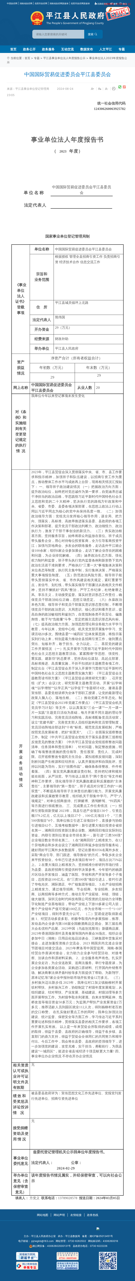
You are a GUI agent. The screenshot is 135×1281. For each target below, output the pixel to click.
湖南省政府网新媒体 (59, 3)
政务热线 (92, 1215)
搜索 (91, 34)
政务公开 (29, 49)
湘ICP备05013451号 (101, 1236)
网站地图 (42, 1215)
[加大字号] (92, 89)
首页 (13, 49)
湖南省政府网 (26, 3)
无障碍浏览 (102, 3)
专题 (121, 49)
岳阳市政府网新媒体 (80, 3)
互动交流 (67, 49)
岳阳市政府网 (41, 3)
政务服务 (48, 49)
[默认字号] (99, 89)
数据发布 (86, 49)
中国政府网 (12, 3)
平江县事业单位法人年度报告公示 (64, 58)
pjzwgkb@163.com (42, 1240)
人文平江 (105, 49)
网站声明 (59, 1215)
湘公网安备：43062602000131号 (51, 1245)
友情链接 (76, 1215)
